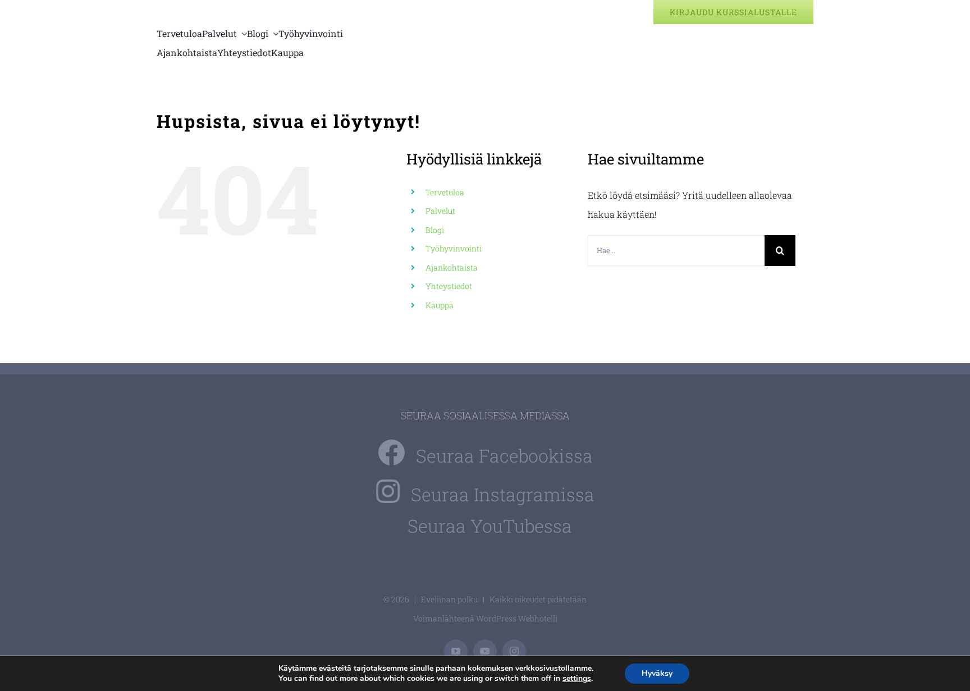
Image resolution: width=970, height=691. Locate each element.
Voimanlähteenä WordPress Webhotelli (485, 618)
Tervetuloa (444, 192)
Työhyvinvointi (453, 248)
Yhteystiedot (448, 286)
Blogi (434, 230)
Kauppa (439, 305)
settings (576, 679)
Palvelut (440, 210)
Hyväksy (657, 673)
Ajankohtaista (451, 267)
